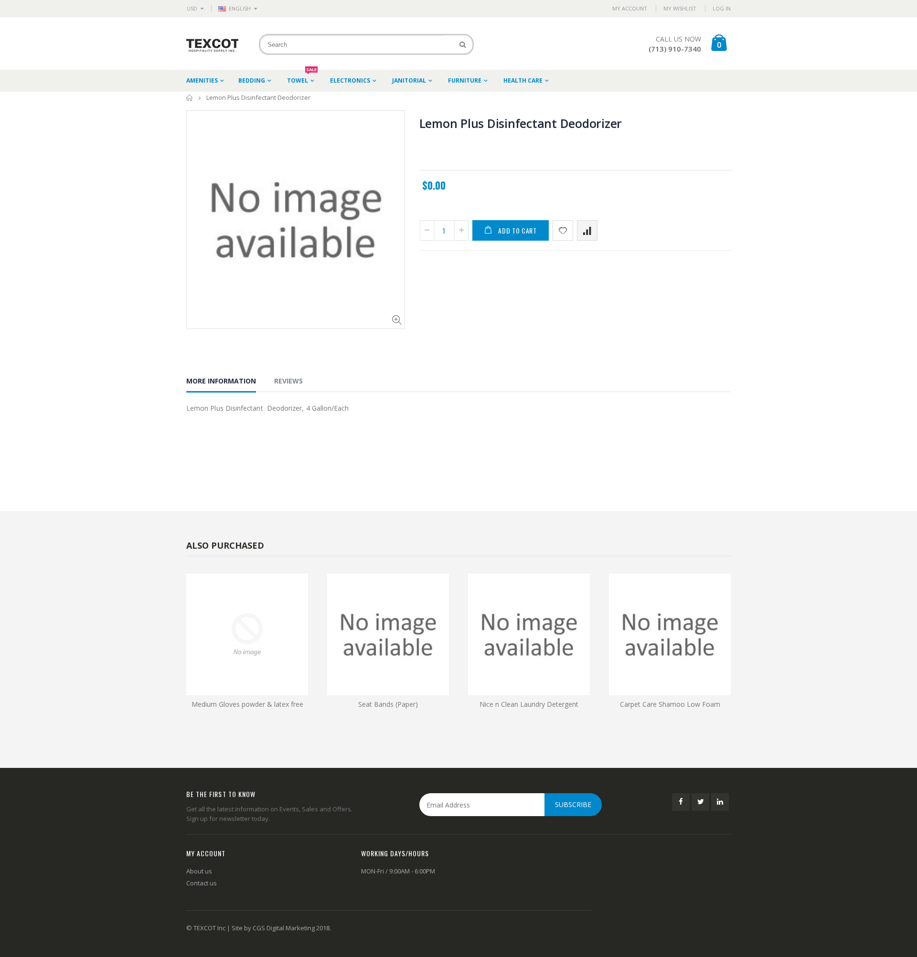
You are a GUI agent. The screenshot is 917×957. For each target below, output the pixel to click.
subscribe (573, 804)
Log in (722, 8)
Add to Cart (517, 230)
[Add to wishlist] (563, 230)
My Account (629, 8)
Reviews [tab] (288, 380)
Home (189, 98)
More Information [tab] (221, 380)
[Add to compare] (587, 230)
